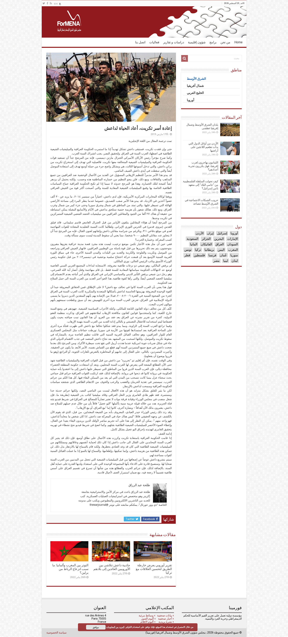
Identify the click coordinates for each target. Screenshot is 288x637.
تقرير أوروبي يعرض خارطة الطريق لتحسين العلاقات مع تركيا (154, 568)
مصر (216, 261)
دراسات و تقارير (173, 42)
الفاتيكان (206, 244)
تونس (187, 250)
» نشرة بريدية (166, 621)
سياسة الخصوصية (56, 632)
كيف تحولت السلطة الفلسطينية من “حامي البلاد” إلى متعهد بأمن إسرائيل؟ (200, 185)
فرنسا (212, 255)
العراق (220, 244)
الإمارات (232, 239)
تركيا (198, 250)
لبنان (235, 261)
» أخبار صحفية (166, 618)
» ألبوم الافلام (148, 621)
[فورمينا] (144, 22)
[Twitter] (43, 3)
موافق (96, 627)
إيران (210, 233)
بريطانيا (209, 250)
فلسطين (199, 255)
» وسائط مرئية (146, 615)
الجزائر (206, 239)
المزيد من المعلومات (115, 626)
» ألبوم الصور (148, 618)
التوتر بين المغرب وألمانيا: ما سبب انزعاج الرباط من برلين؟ (70, 568)
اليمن (221, 250)
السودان (232, 244)
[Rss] (50, 3)
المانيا (193, 244)
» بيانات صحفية (165, 615)
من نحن (225, 42)
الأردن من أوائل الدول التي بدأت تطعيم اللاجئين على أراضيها (203, 147)
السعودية (192, 239)
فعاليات (154, 42)
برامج (212, 42)
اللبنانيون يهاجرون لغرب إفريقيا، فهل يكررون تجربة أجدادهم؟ (203, 166)
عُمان (223, 255)
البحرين (219, 239)
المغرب (233, 250)
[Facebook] (47, 3)
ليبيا (225, 261)
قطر (187, 255)
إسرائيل (222, 233)
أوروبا (234, 233)
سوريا (234, 255)
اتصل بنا (140, 42)
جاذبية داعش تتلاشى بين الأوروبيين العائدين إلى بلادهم (111, 567)
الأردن (200, 233)
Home (238, 42)
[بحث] (184, 58)
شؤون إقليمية (197, 42)
